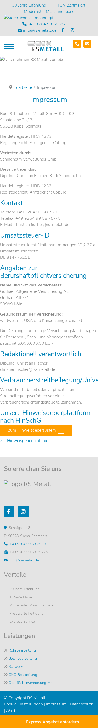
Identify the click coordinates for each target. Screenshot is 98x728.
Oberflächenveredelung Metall (33, 682)
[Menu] (9, 46)
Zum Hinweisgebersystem (32, 430)
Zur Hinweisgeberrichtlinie (24, 441)
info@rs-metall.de (39, 30)
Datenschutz (81, 704)
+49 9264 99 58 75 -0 (48, 24)
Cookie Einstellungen (23, 704)
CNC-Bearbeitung (23, 674)
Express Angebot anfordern (52, 722)
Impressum (56, 704)
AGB (10, 710)
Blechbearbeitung (23, 658)
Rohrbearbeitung (22, 650)
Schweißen (17, 666)
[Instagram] (73, 30)
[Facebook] (63, 30)
